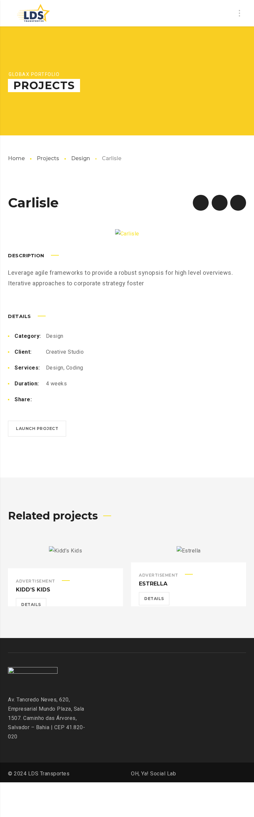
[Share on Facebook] (48, 399)
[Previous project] (201, 203)
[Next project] (238, 203)
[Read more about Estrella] (188, 554)
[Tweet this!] (59, 399)
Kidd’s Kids (33, 589)
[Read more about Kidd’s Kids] (65, 557)
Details (31, 604)
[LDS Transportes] (33, 13)
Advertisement (35, 581)
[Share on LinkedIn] (80, 399)
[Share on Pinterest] (69, 399)
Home (16, 158)
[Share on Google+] (91, 399)
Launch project (37, 428)
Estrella (153, 584)
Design (80, 158)
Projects (48, 158)
